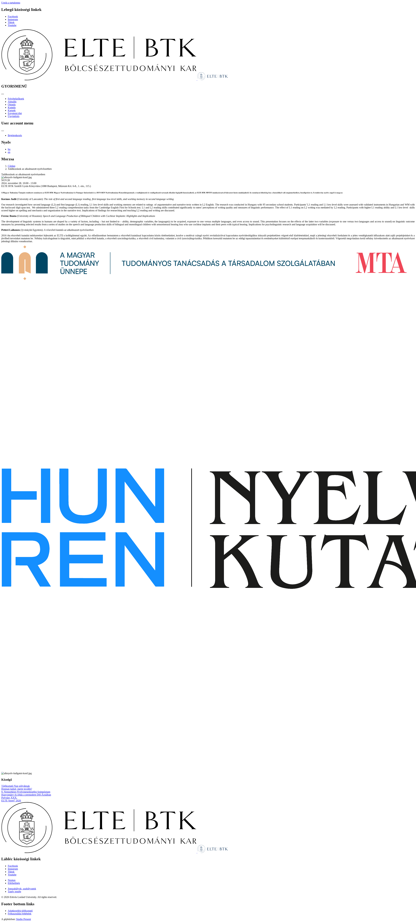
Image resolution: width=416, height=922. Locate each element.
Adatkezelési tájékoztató (20, 910)
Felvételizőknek (16, 98)
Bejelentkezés (15, 135)
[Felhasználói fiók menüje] (2, 130)
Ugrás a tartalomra (10, 2)
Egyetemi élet (15, 113)
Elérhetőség (14, 883)
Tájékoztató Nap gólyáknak (15, 786)
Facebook (13, 16)
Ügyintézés (13, 116)
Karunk (12, 110)
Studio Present (23, 919)
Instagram (13, 19)
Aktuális (12, 101)
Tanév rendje (14, 891)
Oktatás (12, 104)
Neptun (11, 880)
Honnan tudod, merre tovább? (16, 789)
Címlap (11, 166)
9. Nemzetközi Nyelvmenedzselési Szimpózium (25, 791)
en (9, 152)
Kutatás (12, 107)
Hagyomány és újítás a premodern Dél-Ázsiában (26, 794)
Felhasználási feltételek (19, 913)
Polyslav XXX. (9, 797)
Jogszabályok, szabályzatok (22, 888)
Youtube (12, 25)
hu (9, 149)
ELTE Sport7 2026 (11, 800)
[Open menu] (2, 94)
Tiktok (11, 22)
